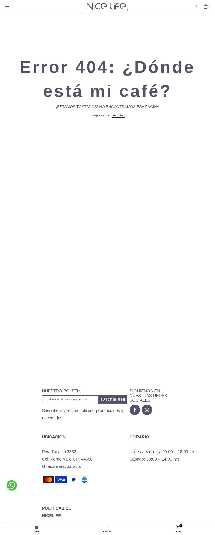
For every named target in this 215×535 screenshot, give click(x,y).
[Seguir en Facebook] (135, 410)
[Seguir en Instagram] (147, 410)
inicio (118, 115)
